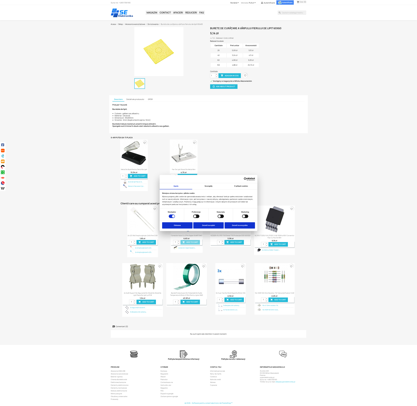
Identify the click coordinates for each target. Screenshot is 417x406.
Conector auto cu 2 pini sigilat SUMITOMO (186, 235)
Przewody (114, 399)
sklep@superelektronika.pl (285, 382)
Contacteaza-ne (167, 382)
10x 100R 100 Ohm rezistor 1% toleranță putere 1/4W (274, 293)
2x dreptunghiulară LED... (143, 248)
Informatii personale (217, 371)
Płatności (164, 379)
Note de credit (215, 379)
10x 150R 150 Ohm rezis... (270, 310)
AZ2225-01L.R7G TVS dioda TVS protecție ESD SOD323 (230, 235)
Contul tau (215, 367)
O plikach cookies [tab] (241, 186)
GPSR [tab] (150, 99)
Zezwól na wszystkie (240, 225)
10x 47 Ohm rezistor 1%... (270, 305)
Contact (165, 12)
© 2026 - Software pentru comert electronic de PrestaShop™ (208, 403)
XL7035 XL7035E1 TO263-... (271, 250)
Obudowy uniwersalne (119, 396)
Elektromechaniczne (118, 382)
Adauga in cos (230, 75)
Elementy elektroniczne (119, 385)
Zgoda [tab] (176, 186)
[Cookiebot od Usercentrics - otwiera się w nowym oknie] (245, 179)
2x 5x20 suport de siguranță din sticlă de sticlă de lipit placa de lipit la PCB (142, 294)
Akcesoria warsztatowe (119, 374)
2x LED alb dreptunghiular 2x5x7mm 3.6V (143, 235)
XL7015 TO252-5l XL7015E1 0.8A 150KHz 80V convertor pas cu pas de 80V (274, 236)
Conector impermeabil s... (187, 248)
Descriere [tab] (118, 99)
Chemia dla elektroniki (119, 379)
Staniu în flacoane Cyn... (136, 186)
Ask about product (223, 86)
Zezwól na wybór (208, 225)
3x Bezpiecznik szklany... (138, 312)
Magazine (164, 388)
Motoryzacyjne (116, 394)
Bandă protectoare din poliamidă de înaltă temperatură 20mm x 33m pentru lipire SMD (186, 294)
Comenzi (213, 377)
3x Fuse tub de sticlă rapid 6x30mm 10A (230, 293)
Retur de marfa (215, 374)
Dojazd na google (167, 394)
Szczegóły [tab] (209, 186)
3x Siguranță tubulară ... (138, 308)
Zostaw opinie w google (169, 396)
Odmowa (177, 225)
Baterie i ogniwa (116, 377)
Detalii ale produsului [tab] (135, 99)
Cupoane (213, 385)
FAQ (201, 12)
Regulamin (164, 374)
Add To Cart (138, 176)
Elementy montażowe (119, 388)
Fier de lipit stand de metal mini (183, 169)
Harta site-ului (166, 385)
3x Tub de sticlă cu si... (230, 310)
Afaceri (178, 12)
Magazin (152, 12)
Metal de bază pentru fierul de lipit (134, 169)
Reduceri (191, 12)
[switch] (196, 216)
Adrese (213, 382)
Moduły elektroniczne (119, 391)
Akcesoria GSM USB (118, 371)
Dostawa (164, 371)
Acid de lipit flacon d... (135, 182)
